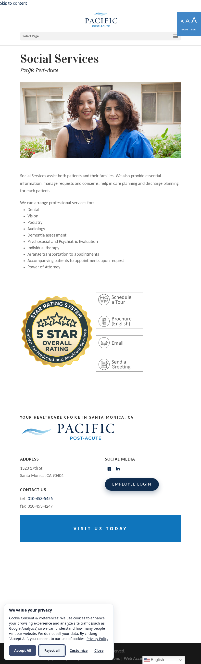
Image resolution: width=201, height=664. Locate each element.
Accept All (22, 650)
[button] (100, 36)
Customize (79, 650)
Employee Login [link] (131, 484)
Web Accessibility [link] (139, 658)
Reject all (52, 650)
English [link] (157, 660)
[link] (101, 19)
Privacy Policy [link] (97, 638)
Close (98, 650)
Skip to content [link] (13, 3)
